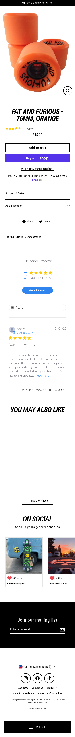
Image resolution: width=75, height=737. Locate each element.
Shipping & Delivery (16, 193)
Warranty (52, 687)
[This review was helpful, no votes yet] (56, 390)
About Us (23, 687)
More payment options (37, 169)
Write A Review (37, 290)
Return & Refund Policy (50, 693)
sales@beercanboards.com (37, 702)
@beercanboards (48, 527)
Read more (42, 375)
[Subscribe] (62, 630)
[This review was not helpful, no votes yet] (62, 390)
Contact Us (37, 687)
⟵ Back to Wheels (37, 500)
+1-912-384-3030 (54, 700)
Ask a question (13, 205)
